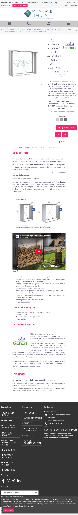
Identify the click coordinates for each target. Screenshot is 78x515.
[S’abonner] (36, 493)
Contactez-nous (71, 5)
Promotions (8, 470)
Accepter (8, 510)
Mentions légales (7, 434)
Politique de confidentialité (10, 426)
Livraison (7, 420)
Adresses (28, 436)
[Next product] (76, 30)
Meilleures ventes (7, 463)
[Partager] (59, 142)
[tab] (54, 148)
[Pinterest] (63, 142)
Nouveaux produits (7, 456)
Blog (55, 3)
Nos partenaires (46, 3)
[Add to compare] (65, 134)
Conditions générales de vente (9, 442)
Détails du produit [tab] (39, 147)
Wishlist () (70, 3)
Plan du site (8, 450)
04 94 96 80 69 (55, 423)
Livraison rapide (20, 6)
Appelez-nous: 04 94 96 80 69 (12, 3)
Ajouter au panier (67, 128)
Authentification (33, 418)
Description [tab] (23, 147)
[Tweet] (61, 142)
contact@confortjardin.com (60, 430)
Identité (28, 423)
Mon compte (30, 413)
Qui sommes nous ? (32, 3)
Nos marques (6, 6)
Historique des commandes (31, 429)
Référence (59, 72)
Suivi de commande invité (32, 442)
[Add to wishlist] (58, 134)
